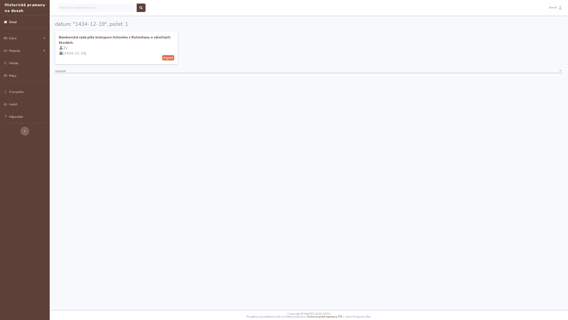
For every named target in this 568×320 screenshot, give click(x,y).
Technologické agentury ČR (324, 317)
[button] (555, 8)
